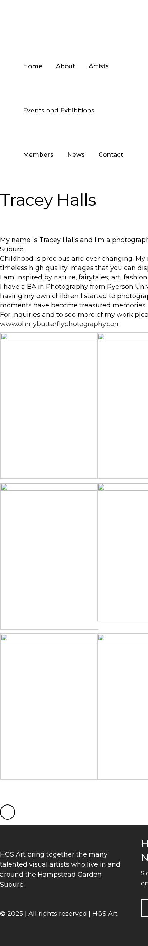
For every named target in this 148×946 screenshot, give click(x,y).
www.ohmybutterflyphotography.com (60, 324)
